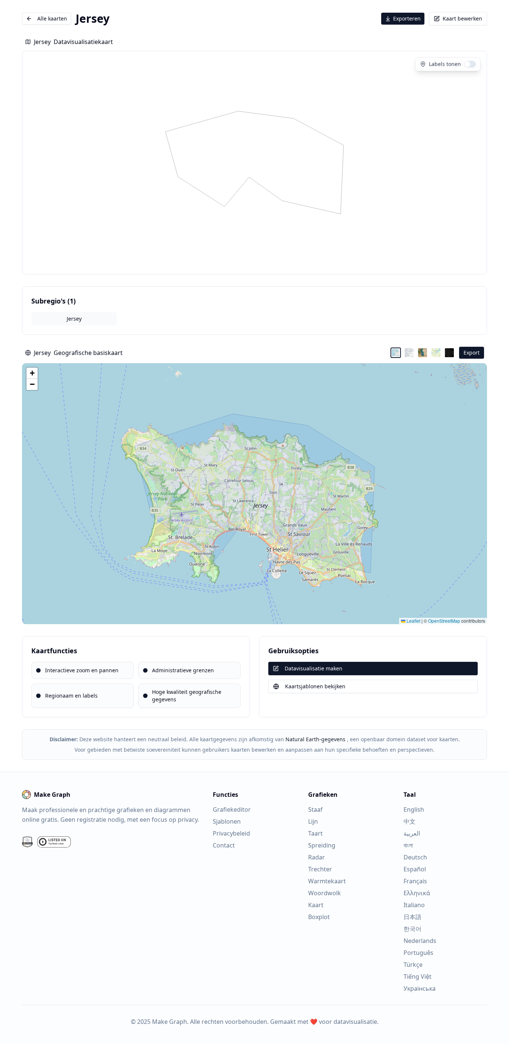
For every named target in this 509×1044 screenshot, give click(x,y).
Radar (316, 857)
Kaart (315, 905)
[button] (32, 373)
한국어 (412, 929)
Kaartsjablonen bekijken (315, 686)
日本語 (412, 917)
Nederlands (420, 941)
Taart (315, 833)
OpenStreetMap (444, 620)
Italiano (414, 905)
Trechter (320, 869)
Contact (224, 845)
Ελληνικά (417, 893)
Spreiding (321, 845)
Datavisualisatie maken (313, 668)
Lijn (313, 821)
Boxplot (319, 917)
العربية (412, 833)
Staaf (315, 809)
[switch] (470, 64)
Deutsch (415, 857)
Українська (420, 988)
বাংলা (408, 845)
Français (415, 881)
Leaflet (412, 620)
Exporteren (407, 18)
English (414, 809)
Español (415, 869)
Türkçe (413, 964)
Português (418, 953)
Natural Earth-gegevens (315, 739)
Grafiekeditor (232, 809)
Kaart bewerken (462, 18)
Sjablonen (227, 821)
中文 (409, 821)
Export (472, 352)
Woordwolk (324, 893)
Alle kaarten (52, 18)
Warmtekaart (327, 881)
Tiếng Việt (417, 976)
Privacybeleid (231, 833)
